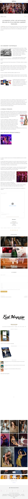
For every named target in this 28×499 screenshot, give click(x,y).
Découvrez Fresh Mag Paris (7, 494)
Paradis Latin (3, 26)
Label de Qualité (4, 495)
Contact (23, 495)
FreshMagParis (14, 487)
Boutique (10, 495)
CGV (20, 495)
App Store (8, 343)
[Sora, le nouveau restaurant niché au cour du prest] (23, 490)
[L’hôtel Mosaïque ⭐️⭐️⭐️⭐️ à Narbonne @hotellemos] (6, 490)
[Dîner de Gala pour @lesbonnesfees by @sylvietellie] (0, 490)
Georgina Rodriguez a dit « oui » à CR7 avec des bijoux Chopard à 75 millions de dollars (14, 361)
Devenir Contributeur (16, 494)
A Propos (22, 494)
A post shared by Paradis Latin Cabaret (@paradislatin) (12, 216)
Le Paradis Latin (14, 221)
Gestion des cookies (14, 496)
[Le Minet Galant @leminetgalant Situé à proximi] (17, 490)
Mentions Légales (16, 495)
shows (12, 27)
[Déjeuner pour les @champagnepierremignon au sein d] (11, 490)
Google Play (12, 343)
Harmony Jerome (3, 16)
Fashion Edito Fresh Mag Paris (5, 373)
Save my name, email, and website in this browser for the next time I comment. (10, 289)
